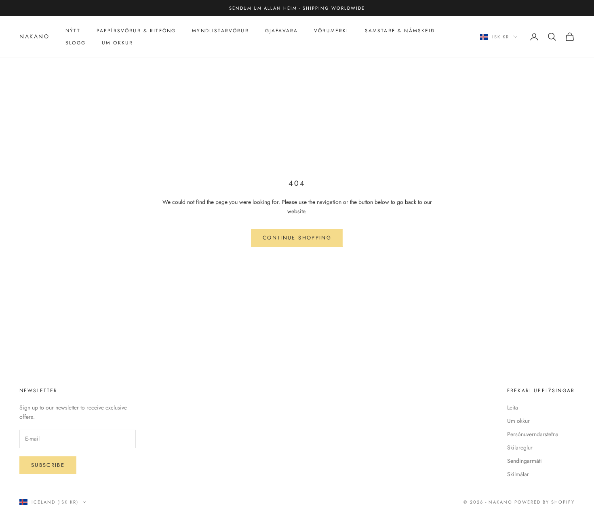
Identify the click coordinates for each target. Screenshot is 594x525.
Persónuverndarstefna (532, 434)
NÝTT (72, 30)
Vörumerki (331, 30)
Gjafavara (281, 30)
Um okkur (518, 421)
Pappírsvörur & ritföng (136, 30)
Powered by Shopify (544, 502)
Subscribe (48, 465)
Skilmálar (518, 474)
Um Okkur (117, 42)
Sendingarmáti (524, 461)
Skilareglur (520, 447)
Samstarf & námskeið (400, 30)
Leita (512, 407)
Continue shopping (297, 238)
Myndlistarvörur (220, 30)
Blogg (75, 42)
